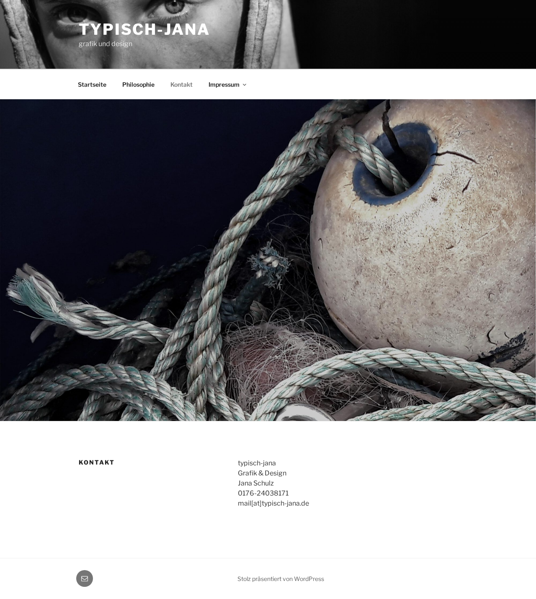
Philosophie (138, 84)
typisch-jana (144, 29)
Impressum (224, 84)
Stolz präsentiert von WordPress (280, 578)
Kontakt (181, 84)
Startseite (92, 84)
